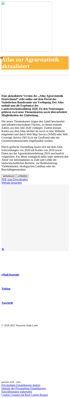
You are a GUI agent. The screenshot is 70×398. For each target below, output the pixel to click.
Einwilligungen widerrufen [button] (16, 391)
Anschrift (7, 302)
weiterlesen (9, 176)
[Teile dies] (2, 249)
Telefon (5, 288)
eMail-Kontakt (10, 274)
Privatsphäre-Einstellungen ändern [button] (20, 385)
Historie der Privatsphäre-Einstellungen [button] (23, 388)
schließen (22, 176)
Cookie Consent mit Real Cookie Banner (24, 394)
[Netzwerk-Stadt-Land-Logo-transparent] (35, 82)
